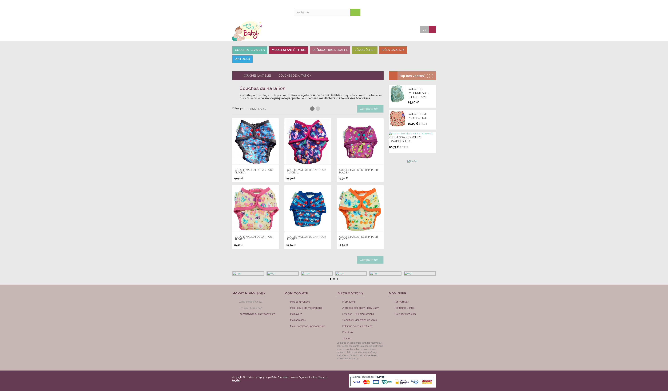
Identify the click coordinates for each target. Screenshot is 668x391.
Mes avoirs (296, 314)
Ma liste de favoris (414, 12)
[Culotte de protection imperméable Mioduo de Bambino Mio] (397, 118)
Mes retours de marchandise (306, 307)
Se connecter (431, 12)
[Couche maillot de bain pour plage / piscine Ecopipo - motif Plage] (255, 208)
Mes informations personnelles (307, 326)
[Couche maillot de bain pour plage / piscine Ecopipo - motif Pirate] (255, 141)
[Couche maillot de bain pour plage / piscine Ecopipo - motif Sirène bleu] (307, 141)
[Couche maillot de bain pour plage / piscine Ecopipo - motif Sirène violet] (360, 141)
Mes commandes (300, 301)
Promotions (348, 301)
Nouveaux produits (405, 314)
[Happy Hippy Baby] (255, 31)
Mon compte (405, 12)
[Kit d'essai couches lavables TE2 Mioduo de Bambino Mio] (410, 133)
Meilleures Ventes (405, 307)
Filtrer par (238, 108)
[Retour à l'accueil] (235, 75)
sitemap (346, 338)
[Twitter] (413, 326)
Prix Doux (347, 332)
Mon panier (422, 12)
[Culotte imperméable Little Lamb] (397, 93)
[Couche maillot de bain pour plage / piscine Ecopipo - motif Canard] (360, 208)
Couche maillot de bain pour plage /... (254, 171)
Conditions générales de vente (359, 320)
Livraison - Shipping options (358, 314)
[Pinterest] (425, 326)
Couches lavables (257, 75)
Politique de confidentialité (357, 326)
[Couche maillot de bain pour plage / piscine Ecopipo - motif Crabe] (307, 208)
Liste (318, 108)
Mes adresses (298, 320)
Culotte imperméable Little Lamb (419, 93)
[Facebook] (402, 326)
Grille (312, 108)
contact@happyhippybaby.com (257, 314)
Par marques (402, 301)
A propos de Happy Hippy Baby (360, 307)
